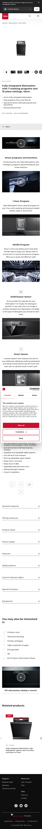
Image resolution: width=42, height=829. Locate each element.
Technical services (9, 788)
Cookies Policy (32, 821)
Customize (20, 432)
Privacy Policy (20, 821)
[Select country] (34, 16)
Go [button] (37, 9)
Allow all (21, 425)
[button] (17, 9)
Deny (21, 438)
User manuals (26, 782)
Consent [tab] (7, 395)
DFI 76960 (10, 745)
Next (32, 72)
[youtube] (21, 806)
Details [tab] (21, 395)
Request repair (7, 782)
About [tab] (34, 395)
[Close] (38, 2)
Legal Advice (8, 821)
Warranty (5, 785)
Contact (24, 798)
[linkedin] (26, 806)
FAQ (22, 785)
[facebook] (16, 806)
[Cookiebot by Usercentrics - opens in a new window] (29, 389)
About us (24, 795)
